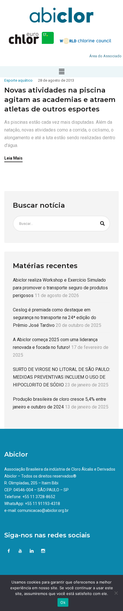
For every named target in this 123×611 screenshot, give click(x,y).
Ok (63, 602)
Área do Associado (105, 56)
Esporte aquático (18, 80)
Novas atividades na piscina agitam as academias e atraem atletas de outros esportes (60, 99)
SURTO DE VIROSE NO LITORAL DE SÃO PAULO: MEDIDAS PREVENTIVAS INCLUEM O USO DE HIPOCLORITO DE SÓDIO (61, 377)
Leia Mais (13, 158)
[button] (61, 71)
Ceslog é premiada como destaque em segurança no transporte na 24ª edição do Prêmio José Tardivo (54, 317)
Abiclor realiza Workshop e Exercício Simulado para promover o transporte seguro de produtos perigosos (60, 287)
